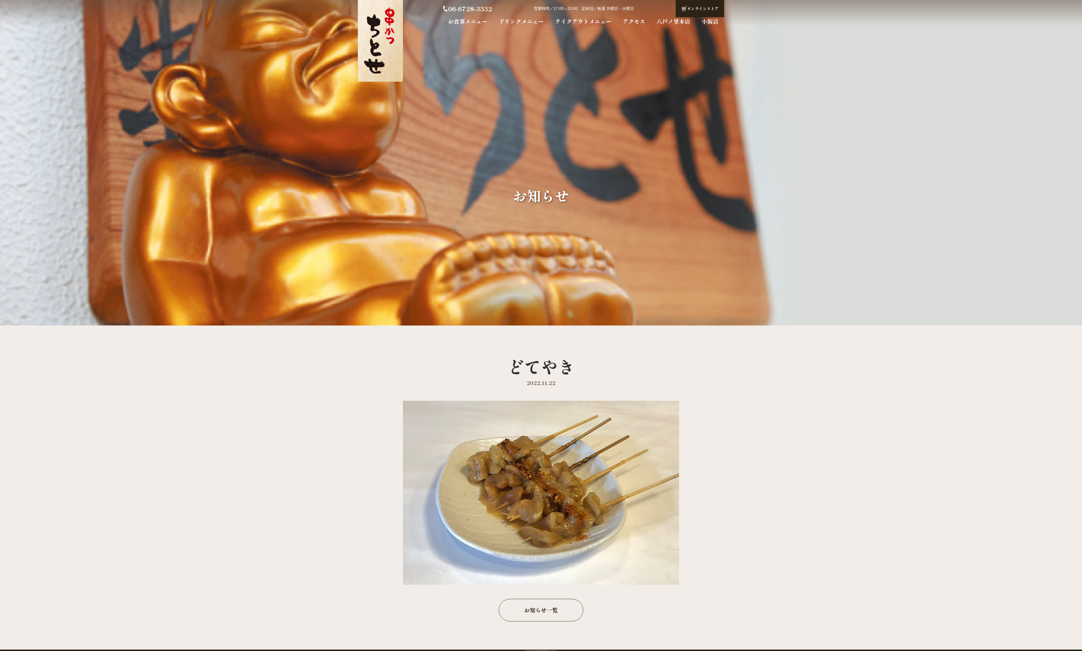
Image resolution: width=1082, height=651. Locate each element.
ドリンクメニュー (521, 21)
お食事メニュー (467, 21)
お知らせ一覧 (541, 610)
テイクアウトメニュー (583, 21)
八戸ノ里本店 (673, 21)
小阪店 (710, 21)
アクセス (634, 21)
